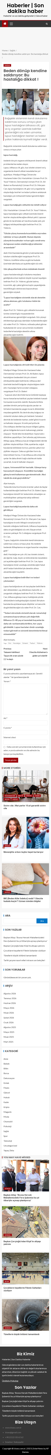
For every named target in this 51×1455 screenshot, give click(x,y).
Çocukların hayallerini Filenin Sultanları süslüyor (25, 950)
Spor (6, 1136)
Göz (9, 643)
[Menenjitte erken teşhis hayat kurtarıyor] (25, 833)
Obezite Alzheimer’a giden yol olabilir (38, 652)
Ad (5, 718)
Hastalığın (17, 643)
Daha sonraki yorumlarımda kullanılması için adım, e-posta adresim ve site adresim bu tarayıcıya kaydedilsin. (25, 750)
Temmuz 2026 (10, 998)
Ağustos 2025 (10, 1027)
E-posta (8, 727)
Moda (7, 799)
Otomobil (8, 1121)
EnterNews (38, 1448)
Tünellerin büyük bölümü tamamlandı (20, 955)
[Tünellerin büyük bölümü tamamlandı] (25, 1315)
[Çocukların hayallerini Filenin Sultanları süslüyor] (25, 1268)
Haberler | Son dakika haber (25, 8)
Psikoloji (7, 1126)
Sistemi (25, 643)
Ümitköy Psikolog (10, 1381)
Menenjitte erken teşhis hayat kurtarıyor (24, 852)
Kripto (6, 1107)
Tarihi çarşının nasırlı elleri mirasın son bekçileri (24, 960)
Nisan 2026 (9, 1012)
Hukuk (7, 1097)
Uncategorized (10, 1145)
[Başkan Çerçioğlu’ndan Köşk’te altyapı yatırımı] (25, 1222)
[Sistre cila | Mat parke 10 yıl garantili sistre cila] (25, 786)
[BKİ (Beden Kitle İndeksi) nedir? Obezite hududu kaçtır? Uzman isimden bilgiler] (25, 879)
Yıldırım (39, 643)
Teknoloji (8, 1141)
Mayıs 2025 (9, 1032)
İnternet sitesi (10, 737)
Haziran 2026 (10, 1003)
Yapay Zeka (9, 1150)
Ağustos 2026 (10, 993)
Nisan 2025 (9, 1037)
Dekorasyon (10, 796)
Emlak (20, 796)
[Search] (46, 23)
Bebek (7, 1063)
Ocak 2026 (9, 1022)
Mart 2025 (8, 1041)
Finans (29, 796)
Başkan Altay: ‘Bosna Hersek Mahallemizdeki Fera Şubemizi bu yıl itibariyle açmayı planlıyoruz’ (21, 1198)
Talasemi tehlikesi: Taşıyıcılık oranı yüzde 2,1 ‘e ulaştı (13, 653)
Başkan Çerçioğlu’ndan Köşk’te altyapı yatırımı (24, 945)
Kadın (37, 796)
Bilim (6, 1068)
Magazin (8, 1112)
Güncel (7, 1092)
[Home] (5, 24)
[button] (11, 23)
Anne (6, 1059)
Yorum (7, 681)
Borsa (6, 1073)
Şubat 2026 (9, 1017)
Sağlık (7, 65)
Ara (7, 915)
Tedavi (32, 643)
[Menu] (11, 23)
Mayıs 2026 (9, 1008)
